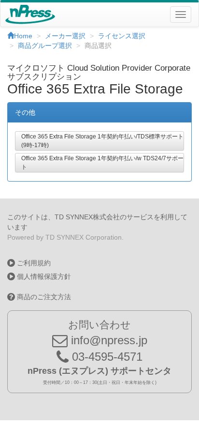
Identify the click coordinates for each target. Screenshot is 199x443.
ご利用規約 (33, 263)
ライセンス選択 (121, 36)
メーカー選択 (65, 36)
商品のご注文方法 (43, 297)
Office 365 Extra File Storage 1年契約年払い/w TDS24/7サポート (102, 162)
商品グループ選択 (45, 45)
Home (23, 36)
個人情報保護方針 (43, 276)
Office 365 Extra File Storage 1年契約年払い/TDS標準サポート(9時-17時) (102, 141)
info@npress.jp (107, 340)
